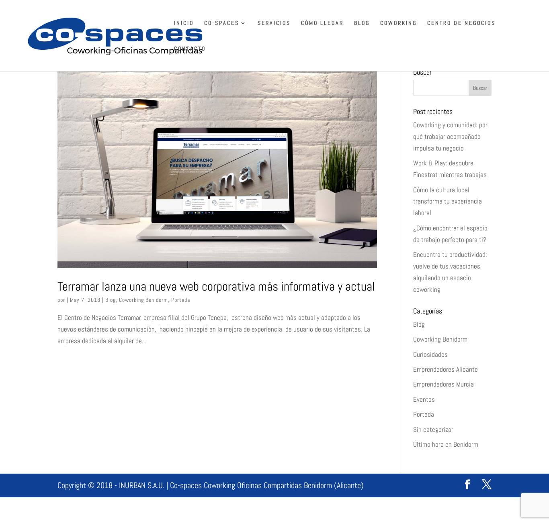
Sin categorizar (433, 429)
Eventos (424, 399)
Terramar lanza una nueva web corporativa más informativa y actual (216, 286)
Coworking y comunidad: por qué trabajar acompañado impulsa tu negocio (450, 136)
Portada (180, 299)
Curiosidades (430, 354)
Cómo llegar (322, 23)
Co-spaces (221, 23)
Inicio (184, 23)
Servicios (274, 23)
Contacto (190, 49)
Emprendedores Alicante (445, 369)
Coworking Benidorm (143, 299)
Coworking (398, 23)
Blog (362, 23)
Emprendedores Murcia (443, 384)
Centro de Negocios (461, 23)
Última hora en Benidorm (445, 444)
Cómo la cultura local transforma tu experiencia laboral (447, 201)
